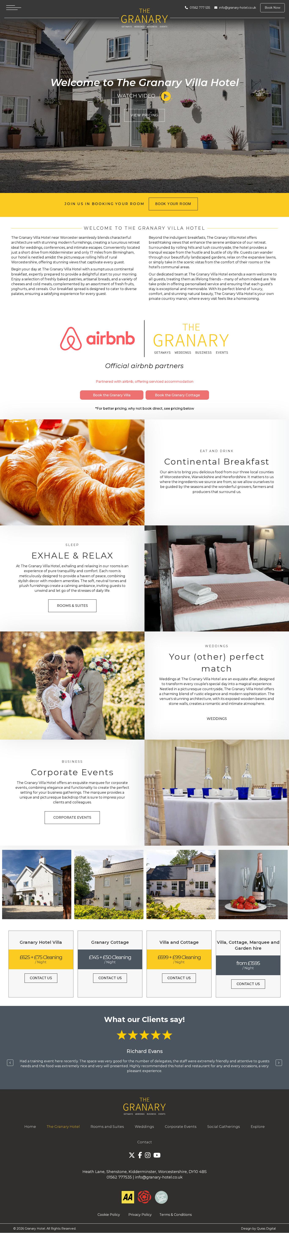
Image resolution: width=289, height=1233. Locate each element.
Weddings (144, 1126)
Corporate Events (181, 1126)
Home (30, 1126)
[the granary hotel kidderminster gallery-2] (108, 884)
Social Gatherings (223, 1126)
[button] (111, 395)
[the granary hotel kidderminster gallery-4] (253, 884)
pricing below (182, 408)
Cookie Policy (109, 1215)
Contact (144, 1142)
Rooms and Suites (107, 1126)
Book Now (272, 8)
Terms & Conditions (175, 1215)
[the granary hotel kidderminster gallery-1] (36, 884)
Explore (258, 1126)
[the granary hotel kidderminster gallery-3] (181, 884)
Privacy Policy (142, 1215)
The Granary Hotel (63, 1126)
